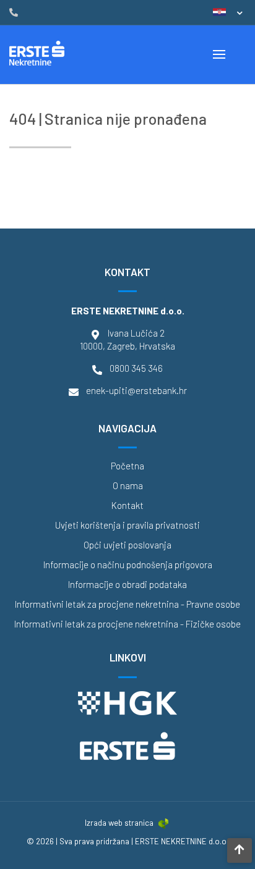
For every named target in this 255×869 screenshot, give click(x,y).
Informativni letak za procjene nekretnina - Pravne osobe (127, 604)
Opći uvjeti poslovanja (127, 545)
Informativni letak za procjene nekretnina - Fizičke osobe (127, 624)
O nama (128, 486)
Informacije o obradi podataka (127, 584)
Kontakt (127, 505)
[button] (228, 12)
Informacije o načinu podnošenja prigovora (127, 565)
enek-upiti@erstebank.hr (136, 390)
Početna (127, 466)
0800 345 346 (136, 368)
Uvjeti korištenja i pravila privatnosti (127, 525)
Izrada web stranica (119, 823)
